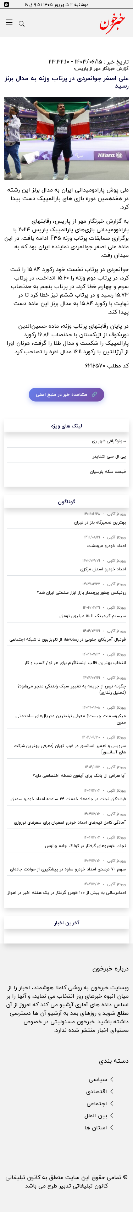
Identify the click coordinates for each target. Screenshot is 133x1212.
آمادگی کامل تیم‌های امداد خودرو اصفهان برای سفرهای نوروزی (70, 822)
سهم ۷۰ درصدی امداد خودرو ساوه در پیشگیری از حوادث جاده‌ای (68, 869)
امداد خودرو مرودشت (106, 545)
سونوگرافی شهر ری (109, 441)
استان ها (96, 1128)
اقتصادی (97, 1091)
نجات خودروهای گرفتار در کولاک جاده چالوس (85, 845)
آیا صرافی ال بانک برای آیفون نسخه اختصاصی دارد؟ (79, 775)
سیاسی (99, 1079)
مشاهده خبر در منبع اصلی (61, 394)
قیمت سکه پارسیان (108, 471)
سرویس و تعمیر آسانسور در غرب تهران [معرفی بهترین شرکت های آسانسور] (70, 749)
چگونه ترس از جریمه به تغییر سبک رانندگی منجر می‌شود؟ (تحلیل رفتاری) (71, 689)
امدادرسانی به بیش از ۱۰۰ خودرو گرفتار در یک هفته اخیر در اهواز (66, 892)
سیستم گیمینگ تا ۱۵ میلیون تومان (93, 616)
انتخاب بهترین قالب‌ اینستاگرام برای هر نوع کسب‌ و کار (75, 662)
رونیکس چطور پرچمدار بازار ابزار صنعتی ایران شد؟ (81, 592)
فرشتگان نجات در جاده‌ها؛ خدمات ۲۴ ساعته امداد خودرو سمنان (68, 799)
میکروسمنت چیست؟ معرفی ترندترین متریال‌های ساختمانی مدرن (71, 719)
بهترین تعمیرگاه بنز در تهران (100, 522)
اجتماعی (98, 1103)
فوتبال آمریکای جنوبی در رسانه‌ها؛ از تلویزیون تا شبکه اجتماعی (68, 639)
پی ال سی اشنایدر (109, 456)
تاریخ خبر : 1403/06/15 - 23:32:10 (89, 61)
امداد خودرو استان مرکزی (103, 569)
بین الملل (96, 1115)
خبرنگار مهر (92, 221)
